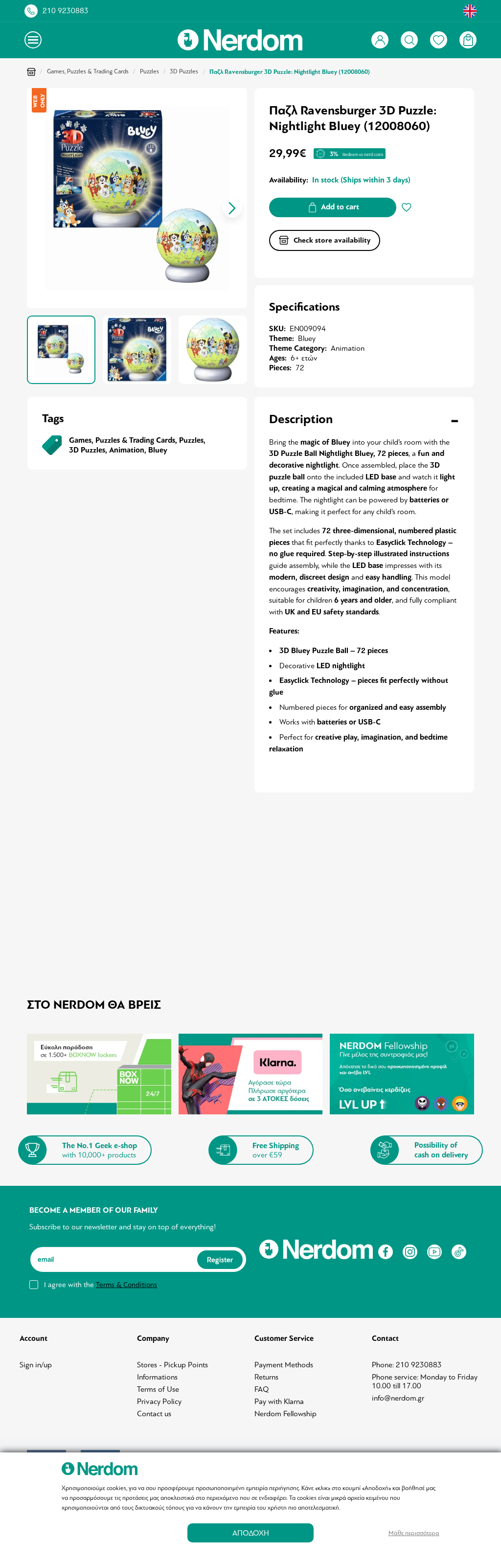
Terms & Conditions (126, 1284)
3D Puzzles (184, 71)
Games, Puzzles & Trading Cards (88, 71)
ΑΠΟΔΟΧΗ (250, 1533)
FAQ (261, 1389)
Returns (266, 1377)
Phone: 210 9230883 (407, 1364)
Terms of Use (158, 1389)
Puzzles (149, 71)
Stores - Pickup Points (172, 1364)
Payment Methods (283, 1364)
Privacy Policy (159, 1401)
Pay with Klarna (279, 1401)
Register (220, 1259)
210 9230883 (66, 10)
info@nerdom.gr (398, 1398)
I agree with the (100, 1284)
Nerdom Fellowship (285, 1413)
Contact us (154, 1413)
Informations (157, 1377)
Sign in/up (36, 1364)
